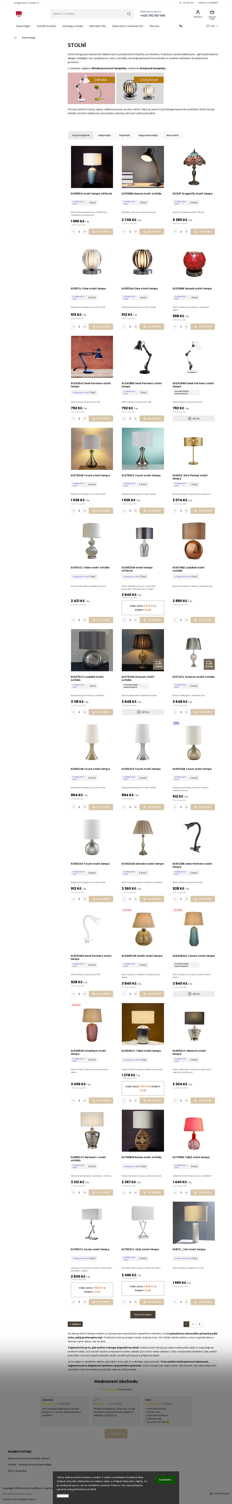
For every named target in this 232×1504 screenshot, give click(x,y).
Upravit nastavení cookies (19, 1494)
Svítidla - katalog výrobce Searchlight (30, 1464)
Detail (196, 418)
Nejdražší (124, 135)
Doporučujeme (81, 135)
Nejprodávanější (148, 135)
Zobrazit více (116, 1433)
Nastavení (62, 1496)
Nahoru (76, 1324)
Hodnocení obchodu (116, 1381)
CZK (213, 26)
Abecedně (172, 135)
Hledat (128, 14)
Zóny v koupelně (17, 1470)
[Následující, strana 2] (193, 1324)
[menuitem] (23, 26)
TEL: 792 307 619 (186, 3)
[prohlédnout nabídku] (91, 103)
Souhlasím (165, 1479)
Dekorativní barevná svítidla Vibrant (29, 1458)
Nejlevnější (104, 135)
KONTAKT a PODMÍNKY (208, 3)
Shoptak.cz (31, 1499)
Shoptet (14, 1499)
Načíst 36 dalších (143, 1314)
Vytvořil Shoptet (222, 1493)
